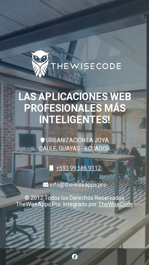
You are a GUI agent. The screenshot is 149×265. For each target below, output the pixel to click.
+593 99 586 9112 (78, 168)
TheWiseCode (115, 204)
